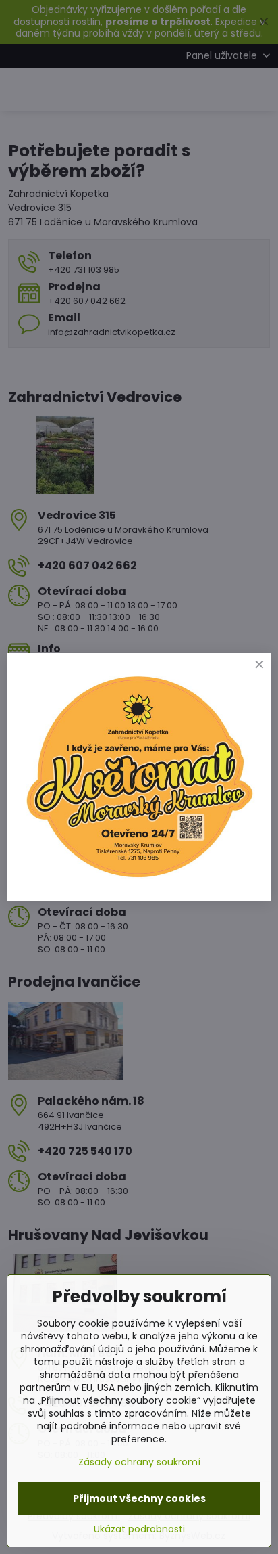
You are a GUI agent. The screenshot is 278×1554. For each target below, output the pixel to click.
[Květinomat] (139, 880)
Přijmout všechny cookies (139, 1498)
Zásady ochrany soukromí (139, 1462)
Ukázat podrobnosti (139, 1529)
